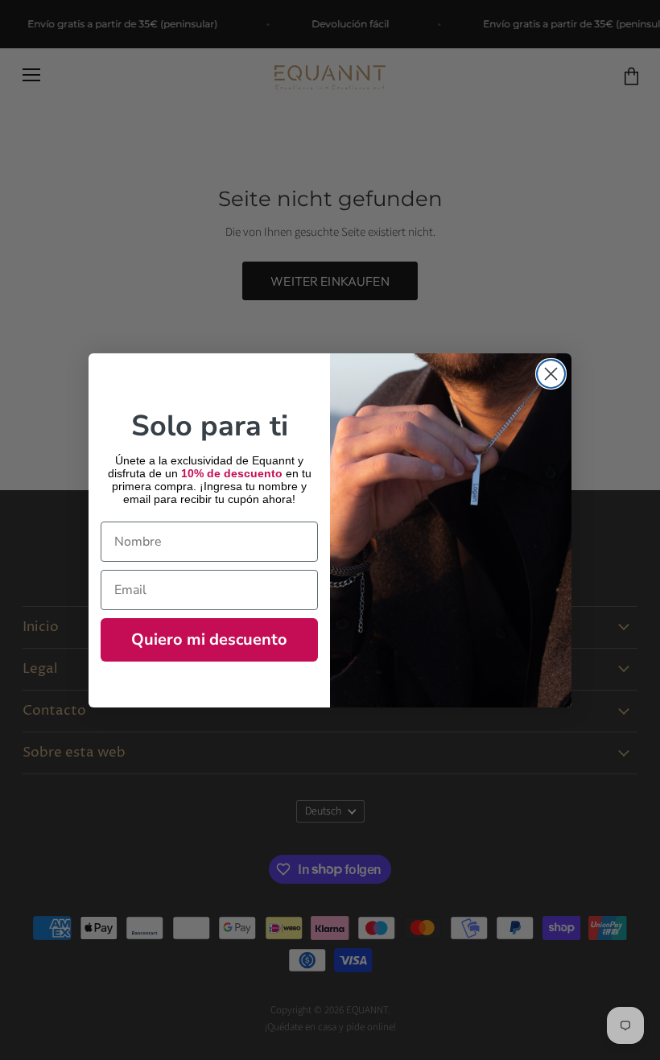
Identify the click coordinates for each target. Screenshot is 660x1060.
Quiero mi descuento (209, 639)
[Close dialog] (551, 374)
